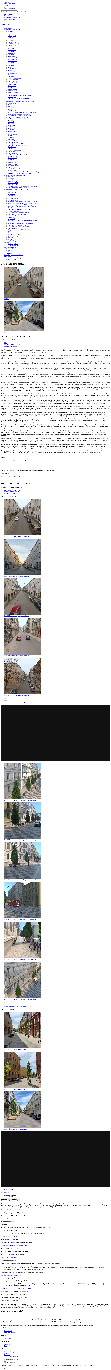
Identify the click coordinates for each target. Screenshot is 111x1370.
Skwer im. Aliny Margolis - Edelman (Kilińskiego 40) (22, 112)
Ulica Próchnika (12, 148)
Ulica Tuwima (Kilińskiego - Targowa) (18, 117)
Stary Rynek (11, 139)
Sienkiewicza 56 (12, 181)
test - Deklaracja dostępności (12, 1356)
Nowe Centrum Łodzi (10, 247)
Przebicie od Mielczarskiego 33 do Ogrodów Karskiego (23, 201)
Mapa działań (8, 28)
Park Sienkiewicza (13, 165)
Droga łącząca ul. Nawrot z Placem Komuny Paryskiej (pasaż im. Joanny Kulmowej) (31, 172)
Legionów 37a (12, 192)
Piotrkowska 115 (12, 159)
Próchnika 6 (11, 231)
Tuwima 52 (11, 109)
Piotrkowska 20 (12, 233)
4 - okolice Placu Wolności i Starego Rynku (16, 119)
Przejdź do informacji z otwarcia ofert (11, 1236)
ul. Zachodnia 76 (8, 253)
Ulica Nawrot (11, 167)
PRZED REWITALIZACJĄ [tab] (12, 490)
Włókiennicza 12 (12, 59)
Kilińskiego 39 (12, 103)
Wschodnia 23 (12, 126)
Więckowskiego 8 (12, 241)
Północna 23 (11, 123)
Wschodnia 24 (12, 128)
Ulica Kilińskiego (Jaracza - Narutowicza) (19, 115)
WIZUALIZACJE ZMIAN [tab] (11, 492)
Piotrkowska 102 (12, 156)
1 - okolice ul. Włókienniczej (12, 17)
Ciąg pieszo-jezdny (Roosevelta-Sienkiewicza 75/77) (22, 186)
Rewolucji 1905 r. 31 (13, 45)
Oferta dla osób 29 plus (14, 259)
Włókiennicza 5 (12, 51)
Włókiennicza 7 (12, 54)
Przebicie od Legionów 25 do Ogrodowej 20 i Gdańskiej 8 (24, 222)
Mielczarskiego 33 (13, 200)
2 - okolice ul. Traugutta (10, 83)
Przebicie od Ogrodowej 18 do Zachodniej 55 (20, 223)
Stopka (6, 5)
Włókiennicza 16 (12, 64)
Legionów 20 (11, 219)
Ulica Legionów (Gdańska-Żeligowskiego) (19, 209)
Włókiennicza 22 (12, 65)
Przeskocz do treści (9, 3)
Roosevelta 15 (11, 178)
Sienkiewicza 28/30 (13, 92)
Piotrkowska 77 (12, 87)
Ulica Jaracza (11, 75)
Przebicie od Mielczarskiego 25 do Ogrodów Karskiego (23, 203)
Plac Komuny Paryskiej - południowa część (19, 173)
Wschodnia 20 (12, 125)
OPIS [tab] (5, 343)
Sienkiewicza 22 (12, 89)
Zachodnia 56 (11, 133)
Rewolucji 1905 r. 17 (13, 42)
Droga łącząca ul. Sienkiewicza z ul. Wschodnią (21, 100)
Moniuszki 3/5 (12, 248)
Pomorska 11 (11, 120)
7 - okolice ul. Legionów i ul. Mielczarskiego (16, 189)
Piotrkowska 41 (12, 237)
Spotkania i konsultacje (10, 1332)
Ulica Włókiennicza (9, 19)
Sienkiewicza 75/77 (13, 183)
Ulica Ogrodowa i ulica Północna (17, 144)
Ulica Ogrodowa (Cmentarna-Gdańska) (18, 212)
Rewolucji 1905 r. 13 (13, 39)
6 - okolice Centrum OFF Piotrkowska (14, 175)
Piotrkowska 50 (12, 239)
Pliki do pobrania (9, 1344)
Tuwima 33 (11, 104)
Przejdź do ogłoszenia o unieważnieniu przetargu (14, 1245)
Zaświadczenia (8, 1331)
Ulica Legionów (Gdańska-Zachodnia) (18, 225)
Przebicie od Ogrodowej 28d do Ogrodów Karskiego (22, 206)
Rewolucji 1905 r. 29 (13, 43)
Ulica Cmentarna (12, 208)
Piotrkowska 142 (12, 176)
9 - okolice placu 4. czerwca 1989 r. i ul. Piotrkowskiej (19, 230)
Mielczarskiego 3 (12, 195)
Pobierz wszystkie (6, 1192)
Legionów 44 (11, 194)
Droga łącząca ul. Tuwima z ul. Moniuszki (19, 251)
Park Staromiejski (12, 134)
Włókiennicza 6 (12, 53)
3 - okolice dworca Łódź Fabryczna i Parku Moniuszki (19, 101)
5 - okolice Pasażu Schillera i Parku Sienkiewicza (17, 154)
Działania (6, 16)
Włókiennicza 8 (12, 56)
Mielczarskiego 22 (13, 198)
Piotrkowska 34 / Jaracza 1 (15, 234)
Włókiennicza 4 (12, 50)
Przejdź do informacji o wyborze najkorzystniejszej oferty (16, 1288)
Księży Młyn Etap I (13, 244)
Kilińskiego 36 (12, 37)
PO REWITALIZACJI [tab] (10, 346)
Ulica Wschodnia (12, 81)
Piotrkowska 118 (12, 161)
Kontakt (6, 1353)
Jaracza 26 (10, 31)
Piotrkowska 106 (12, 158)
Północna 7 (11, 122)
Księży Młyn (7, 242)
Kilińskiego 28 (12, 36)
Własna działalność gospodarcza (16, 258)
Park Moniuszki (12, 111)
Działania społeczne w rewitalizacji (13, 255)
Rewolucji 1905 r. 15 (13, 40)
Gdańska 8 (11, 217)
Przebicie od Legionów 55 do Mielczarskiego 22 (21, 205)
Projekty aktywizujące (10, 256)
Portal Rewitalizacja (9, 14)
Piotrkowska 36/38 (13, 236)
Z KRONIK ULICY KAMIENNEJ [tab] (14, 344)
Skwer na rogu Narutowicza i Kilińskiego (19, 114)
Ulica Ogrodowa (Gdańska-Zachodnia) (18, 226)
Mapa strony (7, 1355)
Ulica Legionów (12, 140)
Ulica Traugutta (12, 97)
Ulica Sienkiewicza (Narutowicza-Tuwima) (19, 95)
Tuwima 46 (11, 108)
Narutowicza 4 (12, 84)
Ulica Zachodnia (12, 153)
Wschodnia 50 (12, 68)
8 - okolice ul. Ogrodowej (11, 215)
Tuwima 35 (11, 106)
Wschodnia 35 (12, 129)
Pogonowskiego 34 (13, 32)
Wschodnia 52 (12, 70)
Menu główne (8, 2)
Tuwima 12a (11, 93)
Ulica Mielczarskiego (13, 211)
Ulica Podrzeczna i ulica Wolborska (17, 145)
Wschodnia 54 (12, 72)
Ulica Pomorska (12, 147)
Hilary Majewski (35, 368)
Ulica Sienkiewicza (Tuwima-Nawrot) (18, 169)
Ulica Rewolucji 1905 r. (14, 78)
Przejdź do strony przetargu (8, 1218)
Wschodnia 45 (12, 67)
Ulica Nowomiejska (13, 142)
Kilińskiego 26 (12, 34)
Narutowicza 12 (12, 86)
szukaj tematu (21, 11)
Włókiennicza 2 (12, 47)
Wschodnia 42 (12, 131)
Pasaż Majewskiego (13, 73)
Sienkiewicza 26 (12, 90)
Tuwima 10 (11, 250)
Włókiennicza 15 (12, 62)
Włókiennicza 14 (12, 61)
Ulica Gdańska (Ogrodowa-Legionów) (18, 214)
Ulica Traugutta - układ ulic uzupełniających (20, 98)
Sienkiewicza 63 (12, 164)
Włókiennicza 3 (12, 48)
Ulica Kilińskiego (12, 76)
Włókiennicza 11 (12, 57)
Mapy (5, 1346)
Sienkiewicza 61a (12, 162)
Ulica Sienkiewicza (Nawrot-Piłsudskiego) (19, 187)
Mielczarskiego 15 (13, 197)
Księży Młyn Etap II (13, 245)
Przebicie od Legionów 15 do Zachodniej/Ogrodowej (22, 220)
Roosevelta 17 (11, 180)
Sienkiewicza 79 (12, 184)
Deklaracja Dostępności (10, 1352)
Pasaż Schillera (12, 170)
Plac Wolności (11, 136)
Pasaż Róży (11, 137)
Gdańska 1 (11, 190)
